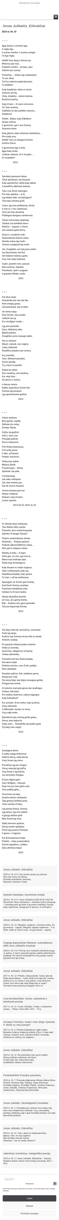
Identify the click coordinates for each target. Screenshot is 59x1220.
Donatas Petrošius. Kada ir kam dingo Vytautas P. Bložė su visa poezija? (29, 1023)
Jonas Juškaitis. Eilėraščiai (18, 869)
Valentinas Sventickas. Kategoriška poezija (26, 1153)
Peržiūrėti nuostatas (29, 1213)
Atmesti (29, 1206)
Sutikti (29, 1198)
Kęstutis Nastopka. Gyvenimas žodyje (24, 894)
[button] (55, 1183)
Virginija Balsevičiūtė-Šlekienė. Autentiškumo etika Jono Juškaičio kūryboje (27, 944)
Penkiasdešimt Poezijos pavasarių (22, 1075)
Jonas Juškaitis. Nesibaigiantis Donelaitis (25, 1103)
